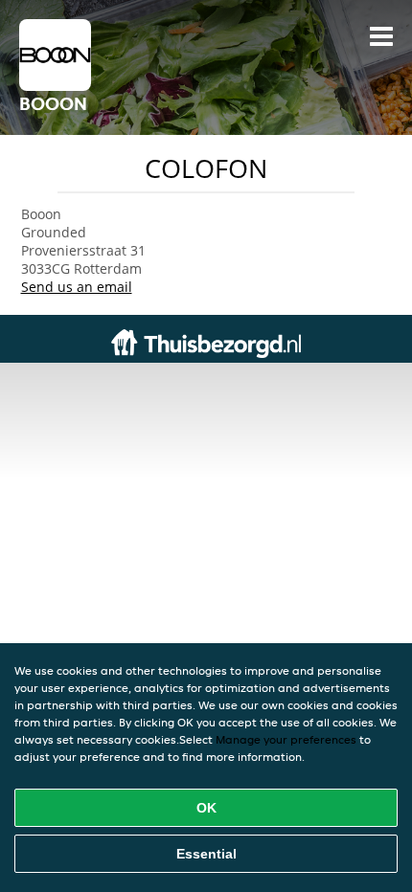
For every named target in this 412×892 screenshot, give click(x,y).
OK (206, 807)
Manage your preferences (286, 739)
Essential (206, 853)
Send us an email (76, 287)
